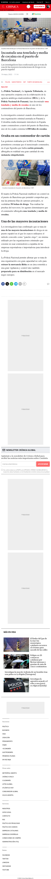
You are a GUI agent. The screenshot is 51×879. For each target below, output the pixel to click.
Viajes (4, 745)
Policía (7, 82)
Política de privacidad (11, 823)
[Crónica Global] (16, 6)
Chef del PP (40, 2)
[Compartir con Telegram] (16, 284)
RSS (3, 820)
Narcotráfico (16, 82)
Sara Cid (4, 87)
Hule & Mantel (8, 795)
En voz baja (6, 760)
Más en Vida (10, 632)
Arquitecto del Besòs (28, 2)
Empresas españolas (10, 834)
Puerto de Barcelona (34, 82)
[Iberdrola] (36, 14)
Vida (4, 734)
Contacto (6, 816)
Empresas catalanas (10, 831)
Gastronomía (7, 752)
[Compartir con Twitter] (7, 284)
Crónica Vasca (8, 777)
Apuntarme (43, 464)
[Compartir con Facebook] (3, 284)
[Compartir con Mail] (20, 284)
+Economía (6, 749)
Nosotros (6, 809)
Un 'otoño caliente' (14, 2)
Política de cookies (9, 827)
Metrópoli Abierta (9, 773)
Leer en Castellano (7, 10)
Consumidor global (10, 791)
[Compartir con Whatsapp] (11, 284)
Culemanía (6, 780)
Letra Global (7, 784)
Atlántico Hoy (8, 788)
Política (5, 726)
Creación (6, 738)
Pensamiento (7, 741)
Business (5, 730)
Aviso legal (6, 812)
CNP (24, 82)
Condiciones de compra (11, 838)
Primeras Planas (8, 756)
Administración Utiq (10, 842)
